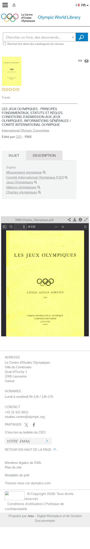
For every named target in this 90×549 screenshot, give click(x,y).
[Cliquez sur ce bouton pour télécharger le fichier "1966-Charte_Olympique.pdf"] (74, 220)
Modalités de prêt (17, 475)
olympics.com (41, 483)
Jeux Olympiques (19, 181)
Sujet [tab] (14, 155)
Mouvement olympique (24, 172)
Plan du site (13, 467)
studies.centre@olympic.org (25, 417)
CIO (18, 136)
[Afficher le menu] (5, 5)
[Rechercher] (44, 172)
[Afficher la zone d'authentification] (15, 5)
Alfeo (31, 516)
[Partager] (69, 220)
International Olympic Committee (25, 130)
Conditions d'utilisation (25, 503)
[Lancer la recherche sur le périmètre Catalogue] (82, 37)
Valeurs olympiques (21, 186)
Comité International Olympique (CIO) (35, 177)
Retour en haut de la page (28, 449)
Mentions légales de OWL (23, 463)
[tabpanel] (45, 194)
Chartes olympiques (21, 192)
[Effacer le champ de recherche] (73, 37)
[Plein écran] (85, 220)
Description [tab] (44, 155)
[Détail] (80, 220)
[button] (75, 2)
